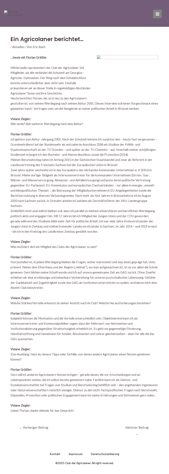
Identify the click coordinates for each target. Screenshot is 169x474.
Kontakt (55, 454)
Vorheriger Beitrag (33, 427)
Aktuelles (18, 47)
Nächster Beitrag (137, 428)
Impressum (76, 454)
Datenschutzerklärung (105, 454)
